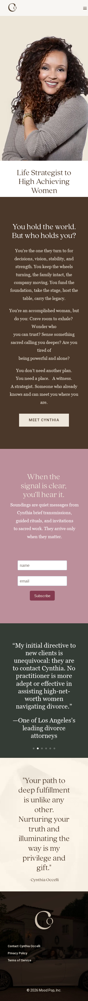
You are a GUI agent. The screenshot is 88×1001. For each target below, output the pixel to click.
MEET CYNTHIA (44, 420)
